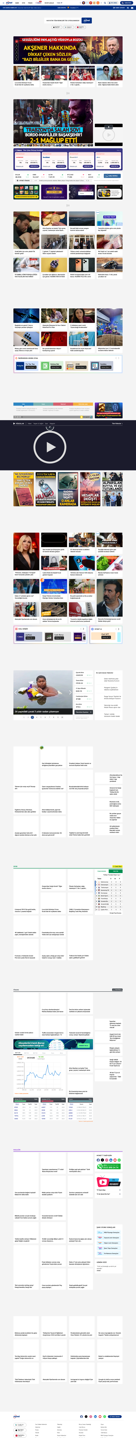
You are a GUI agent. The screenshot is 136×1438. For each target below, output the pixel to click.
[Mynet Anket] (94, 2)
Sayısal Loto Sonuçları (111, 1238)
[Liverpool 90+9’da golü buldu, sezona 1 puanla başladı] (26, 888)
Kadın (36, 1435)
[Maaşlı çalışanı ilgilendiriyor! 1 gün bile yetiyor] (102, 1050)
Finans (37, 1430)
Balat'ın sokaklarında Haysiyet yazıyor (109, 1357)
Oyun (102, 1424)
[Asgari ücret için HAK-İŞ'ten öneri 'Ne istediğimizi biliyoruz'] (102, 1037)
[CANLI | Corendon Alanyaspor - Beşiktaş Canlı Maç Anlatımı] (80, 900)
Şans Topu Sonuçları (110, 1248)
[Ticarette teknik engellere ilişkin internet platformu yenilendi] (82, 609)
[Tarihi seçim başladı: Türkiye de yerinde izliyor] (86, 145)
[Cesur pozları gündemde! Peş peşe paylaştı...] (53, 1275)
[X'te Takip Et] (86, 1416)
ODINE (43, 1110)
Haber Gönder (116, 1416)
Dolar (44, 1053)
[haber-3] (68, 489)
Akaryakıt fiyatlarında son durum (54, 1379)
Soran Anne (104, 1430)
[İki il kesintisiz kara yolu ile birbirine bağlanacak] (57, 145)
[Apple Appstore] (19, 1430)
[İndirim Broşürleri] (98, 2)
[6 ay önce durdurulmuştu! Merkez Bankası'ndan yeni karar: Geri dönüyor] (53, 1000)
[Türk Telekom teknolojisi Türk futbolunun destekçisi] (26, 1370)
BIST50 (26, 1053)
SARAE (16, 1119)
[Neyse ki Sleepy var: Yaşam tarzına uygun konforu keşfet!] (52, 145)
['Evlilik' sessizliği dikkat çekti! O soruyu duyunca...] (53, 1229)
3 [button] (32, 717)
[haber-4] (90, 489)
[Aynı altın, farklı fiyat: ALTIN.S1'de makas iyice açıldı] (41, 145)
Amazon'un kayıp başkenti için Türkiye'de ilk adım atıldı (115, 791)
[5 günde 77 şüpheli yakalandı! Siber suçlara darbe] (54, 242)
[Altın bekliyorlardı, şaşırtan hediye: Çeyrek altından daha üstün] (53, 800)
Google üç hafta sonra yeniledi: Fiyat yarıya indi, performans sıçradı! (109, 1381)
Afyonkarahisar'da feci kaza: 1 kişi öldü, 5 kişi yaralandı (116, 778)
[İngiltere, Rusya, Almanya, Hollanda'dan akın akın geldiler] (26, 800)
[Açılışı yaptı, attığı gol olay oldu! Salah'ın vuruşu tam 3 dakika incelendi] (28, 145)
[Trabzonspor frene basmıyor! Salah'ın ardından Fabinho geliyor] (81, 145)
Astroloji (59, 1430)
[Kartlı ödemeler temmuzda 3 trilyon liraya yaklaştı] (54, 1346)
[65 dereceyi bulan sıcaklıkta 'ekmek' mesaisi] (82, 540)
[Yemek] (87, 2)
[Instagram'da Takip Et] (106, 1160)
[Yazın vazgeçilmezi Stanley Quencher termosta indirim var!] (53, 777)
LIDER (43, 1116)
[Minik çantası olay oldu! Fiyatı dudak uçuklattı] (53, 1183)
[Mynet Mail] (132, 8)
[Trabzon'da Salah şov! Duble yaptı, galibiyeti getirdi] (22, 145)
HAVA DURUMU (62, 8)
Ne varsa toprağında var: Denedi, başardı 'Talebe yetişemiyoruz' (110, 1334)
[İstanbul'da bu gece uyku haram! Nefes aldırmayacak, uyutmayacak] (33, 145)
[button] (3, 3)
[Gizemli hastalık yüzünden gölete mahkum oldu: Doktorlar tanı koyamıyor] (25, 145)
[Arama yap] (104, 3)
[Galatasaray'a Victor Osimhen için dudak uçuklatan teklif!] (49, 145)
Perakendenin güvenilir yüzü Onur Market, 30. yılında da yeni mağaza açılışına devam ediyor (81, 1335)
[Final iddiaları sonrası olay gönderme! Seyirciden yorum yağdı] (53, 1252)
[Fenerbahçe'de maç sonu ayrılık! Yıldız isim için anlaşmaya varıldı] (53, 923)
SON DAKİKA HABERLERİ (10, 8)
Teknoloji (59, 1424)
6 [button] (45, 717)
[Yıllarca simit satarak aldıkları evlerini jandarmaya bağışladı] (82, 242)
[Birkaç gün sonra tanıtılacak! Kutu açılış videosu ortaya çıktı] (26, 339)
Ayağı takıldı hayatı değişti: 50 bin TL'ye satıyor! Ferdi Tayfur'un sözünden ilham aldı (116, 1065)
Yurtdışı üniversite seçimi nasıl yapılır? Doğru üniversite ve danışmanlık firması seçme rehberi (25, 1359)
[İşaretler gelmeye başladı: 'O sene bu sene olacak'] (102, 1024)
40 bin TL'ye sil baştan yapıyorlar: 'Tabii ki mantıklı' (115, 1076)
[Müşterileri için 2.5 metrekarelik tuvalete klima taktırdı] (110, 327)
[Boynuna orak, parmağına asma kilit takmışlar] (102, 804)
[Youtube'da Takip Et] (115, 1160)
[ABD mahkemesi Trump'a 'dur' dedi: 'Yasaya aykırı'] (53, 121)
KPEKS (16, 1107)
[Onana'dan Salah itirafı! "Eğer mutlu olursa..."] (53, 876)
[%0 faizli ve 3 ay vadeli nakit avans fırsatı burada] (110, 242)
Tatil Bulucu (104, 1432)
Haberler (37, 1427)
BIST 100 (20, 1057)
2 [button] (28, 717)
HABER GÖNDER (120, 8)
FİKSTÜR (115, 871)
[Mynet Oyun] (26, 192)
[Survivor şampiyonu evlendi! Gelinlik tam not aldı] (80, 1183)
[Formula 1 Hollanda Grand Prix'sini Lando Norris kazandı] (26, 946)
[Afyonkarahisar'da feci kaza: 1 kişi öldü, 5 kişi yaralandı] (102, 778)
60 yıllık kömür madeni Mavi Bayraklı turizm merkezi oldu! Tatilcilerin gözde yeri (115, 831)
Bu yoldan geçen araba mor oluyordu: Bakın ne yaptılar (115, 816)
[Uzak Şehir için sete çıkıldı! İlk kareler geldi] (26, 230)
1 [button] (23, 717)
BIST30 (35, 1053)
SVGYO (43, 1113)
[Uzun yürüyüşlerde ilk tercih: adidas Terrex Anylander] (54, 609)
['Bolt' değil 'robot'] (60, 145)
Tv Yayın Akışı (101, 1190)
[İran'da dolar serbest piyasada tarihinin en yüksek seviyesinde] (80, 1000)
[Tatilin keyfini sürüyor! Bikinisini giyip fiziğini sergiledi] (26, 1229)
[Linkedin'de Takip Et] (110, 1160)
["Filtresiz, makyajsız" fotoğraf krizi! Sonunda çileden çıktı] (26, 551)
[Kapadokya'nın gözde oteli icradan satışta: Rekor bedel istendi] (46, 145)
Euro (52, 1053)
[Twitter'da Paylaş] (111, 1272)
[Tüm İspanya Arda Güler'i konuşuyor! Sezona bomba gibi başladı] (73, 145)
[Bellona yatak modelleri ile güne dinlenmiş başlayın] (26, 1323)
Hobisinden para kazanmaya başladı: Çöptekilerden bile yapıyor (80, 1358)
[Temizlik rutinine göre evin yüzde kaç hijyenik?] (110, 218)
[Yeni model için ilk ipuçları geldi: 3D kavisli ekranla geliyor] (54, 540)
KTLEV (70, 1119)
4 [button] (36, 717)
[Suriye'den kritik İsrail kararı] (84, 145)
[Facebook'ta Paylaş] (107, 1272)
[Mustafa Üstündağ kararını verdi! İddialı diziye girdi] (110, 598)
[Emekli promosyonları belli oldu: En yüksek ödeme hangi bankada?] (44, 145)
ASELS (70, 1110)
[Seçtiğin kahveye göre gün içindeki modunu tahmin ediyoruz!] (110, 540)
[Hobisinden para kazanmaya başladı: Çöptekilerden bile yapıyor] (82, 1346)
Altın (61, 1053)
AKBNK (71, 1113)
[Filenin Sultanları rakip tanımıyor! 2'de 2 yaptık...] (80, 876)
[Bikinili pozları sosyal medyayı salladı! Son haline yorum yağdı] (26, 1206)
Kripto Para (82, 1435)
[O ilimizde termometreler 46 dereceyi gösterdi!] (53, 823)
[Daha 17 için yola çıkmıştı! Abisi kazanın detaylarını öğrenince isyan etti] (80, 1252)
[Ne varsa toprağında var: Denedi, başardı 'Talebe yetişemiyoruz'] (110, 1323)
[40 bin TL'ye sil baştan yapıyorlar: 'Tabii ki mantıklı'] (102, 1075)
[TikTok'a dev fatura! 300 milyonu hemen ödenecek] (82, 563)
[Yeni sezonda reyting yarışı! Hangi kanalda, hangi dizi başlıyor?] (26, 1264)
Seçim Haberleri (61, 1435)
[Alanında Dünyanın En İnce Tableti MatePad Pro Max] (54, 315)
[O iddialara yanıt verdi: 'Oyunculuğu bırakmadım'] (82, 315)
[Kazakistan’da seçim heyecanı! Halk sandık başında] (82, 339)
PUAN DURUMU (102, 871)
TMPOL (16, 1116)
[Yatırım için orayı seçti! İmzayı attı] (26, 765)
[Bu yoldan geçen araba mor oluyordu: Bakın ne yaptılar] (102, 816)
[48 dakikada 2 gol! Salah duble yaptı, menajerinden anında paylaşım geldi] (17, 145)
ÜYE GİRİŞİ (114, 3)
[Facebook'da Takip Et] (98, 1160)
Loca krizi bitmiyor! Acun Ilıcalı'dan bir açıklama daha (31, 8)
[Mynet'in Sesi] (54, 192)
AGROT (43, 1107)
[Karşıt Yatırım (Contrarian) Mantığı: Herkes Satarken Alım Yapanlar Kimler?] (54, 586)
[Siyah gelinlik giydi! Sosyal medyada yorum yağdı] (80, 1275)
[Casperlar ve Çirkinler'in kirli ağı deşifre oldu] (76, 145)
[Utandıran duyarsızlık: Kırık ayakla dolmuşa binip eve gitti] (70, 145)
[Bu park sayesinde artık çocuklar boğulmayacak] (82, 586)
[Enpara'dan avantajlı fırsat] (54, 145)
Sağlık (58, 1427)
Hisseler (81, 1432)
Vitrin (58, 1432)
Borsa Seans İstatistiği (85, 1424)
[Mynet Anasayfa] (9, 2)
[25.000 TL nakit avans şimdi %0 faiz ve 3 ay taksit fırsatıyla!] (36, 145)
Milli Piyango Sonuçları (111, 1232)
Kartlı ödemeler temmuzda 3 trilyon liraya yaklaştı (53, 1357)
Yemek (37, 1432)
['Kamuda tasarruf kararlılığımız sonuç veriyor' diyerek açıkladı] (80, 1023)
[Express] (91, 2)
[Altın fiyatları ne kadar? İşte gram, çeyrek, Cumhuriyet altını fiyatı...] (54, 218)
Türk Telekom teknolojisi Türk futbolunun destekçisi (25, 1380)
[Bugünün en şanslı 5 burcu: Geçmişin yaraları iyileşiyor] (26, 315)
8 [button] (53, 717)
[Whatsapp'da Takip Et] (119, 1160)
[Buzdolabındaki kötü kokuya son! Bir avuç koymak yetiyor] (80, 777)
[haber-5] (112, 489)
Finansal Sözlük (83, 1430)
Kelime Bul (104, 1427)
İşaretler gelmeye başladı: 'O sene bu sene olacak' (115, 1024)
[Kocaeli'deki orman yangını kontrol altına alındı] (82, 218)
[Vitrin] (83, 2)
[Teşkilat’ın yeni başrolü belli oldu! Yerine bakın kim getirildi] (80, 811)
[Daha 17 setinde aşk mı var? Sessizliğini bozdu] (26, 586)
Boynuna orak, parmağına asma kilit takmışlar (115, 804)
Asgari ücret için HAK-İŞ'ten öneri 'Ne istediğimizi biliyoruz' (115, 1037)
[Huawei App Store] (19, 1436)
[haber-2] (46, 489)
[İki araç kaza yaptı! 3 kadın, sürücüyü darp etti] (78, 145)
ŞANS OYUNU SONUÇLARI (106, 1227)
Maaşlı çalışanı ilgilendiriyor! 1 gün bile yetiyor (115, 1050)
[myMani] (38, 3)
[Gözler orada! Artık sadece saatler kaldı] (26, 1011)
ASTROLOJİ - (85, 190)
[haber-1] (23, 489)
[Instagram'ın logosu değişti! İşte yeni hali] (82, 1370)
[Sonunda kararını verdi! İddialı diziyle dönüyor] (53, 1206)
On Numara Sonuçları (111, 1253)
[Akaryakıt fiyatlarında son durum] (26, 609)
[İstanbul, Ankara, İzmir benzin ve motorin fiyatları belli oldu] (80, 753)
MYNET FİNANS (24, 180)
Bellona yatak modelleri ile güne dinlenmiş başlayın (26, 1334)
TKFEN (43, 1119)
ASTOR (71, 1116)
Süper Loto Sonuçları (111, 1243)
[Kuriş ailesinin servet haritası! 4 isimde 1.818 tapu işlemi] (20, 145)
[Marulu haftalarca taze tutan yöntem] (110, 563)
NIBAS (16, 1110)
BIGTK (16, 1113)
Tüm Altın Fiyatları (82, 712)
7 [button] (49, 717)
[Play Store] (19, 1425)
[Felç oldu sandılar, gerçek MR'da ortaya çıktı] (38, 145)
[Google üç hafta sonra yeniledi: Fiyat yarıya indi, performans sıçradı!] (110, 1370)
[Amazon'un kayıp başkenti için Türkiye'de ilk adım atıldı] (102, 791)
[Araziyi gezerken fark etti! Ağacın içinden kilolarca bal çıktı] (26, 823)
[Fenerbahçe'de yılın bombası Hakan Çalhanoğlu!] (91, 145)
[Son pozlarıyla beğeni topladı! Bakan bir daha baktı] (26, 1171)
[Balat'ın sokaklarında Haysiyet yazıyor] (110, 1346)
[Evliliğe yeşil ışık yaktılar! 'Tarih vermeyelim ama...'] (80, 1160)
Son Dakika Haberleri (41, 1424)
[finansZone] (109, 410)
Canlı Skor (118, 866)
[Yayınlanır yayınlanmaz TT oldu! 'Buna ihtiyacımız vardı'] (53, 1160)
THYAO (71, 1107)
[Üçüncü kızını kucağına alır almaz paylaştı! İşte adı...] (80, 1218)
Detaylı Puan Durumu (115, 913)
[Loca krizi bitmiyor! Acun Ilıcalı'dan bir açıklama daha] (53, 900)
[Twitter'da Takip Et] (102, 1160)
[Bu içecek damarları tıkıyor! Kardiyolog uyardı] (54, 339)
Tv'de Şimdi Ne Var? (103, 1194)
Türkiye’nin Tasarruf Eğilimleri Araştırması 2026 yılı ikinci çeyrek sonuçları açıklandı (54, 1335)
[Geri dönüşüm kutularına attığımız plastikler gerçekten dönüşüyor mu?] (53, 753)
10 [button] (62, 717)
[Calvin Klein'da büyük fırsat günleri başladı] (54, 563)
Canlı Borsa (118, 989)
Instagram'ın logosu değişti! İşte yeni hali (82, 1380)
